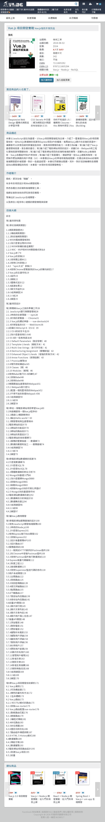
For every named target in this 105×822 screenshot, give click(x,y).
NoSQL (74, 69)
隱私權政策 (68, 811)
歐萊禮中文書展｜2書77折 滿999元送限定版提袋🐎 (17, 10)
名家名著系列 (67, 10)
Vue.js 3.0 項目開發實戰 (17, 797)
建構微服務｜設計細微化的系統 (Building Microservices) (85, 124)
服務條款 (79, 811)
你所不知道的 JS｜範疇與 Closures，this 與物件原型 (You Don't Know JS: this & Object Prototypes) (63, 127)
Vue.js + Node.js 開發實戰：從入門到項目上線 (41, 799)
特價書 (94, 18)
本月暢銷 (73, 18)
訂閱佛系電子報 (96, 10)
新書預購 (31, 18)
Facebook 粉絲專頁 (31, 811)
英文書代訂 (85, 10)
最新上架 (10, 18)
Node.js (65, 69)
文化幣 (77, 10)
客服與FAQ (47, 811)
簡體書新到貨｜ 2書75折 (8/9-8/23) (47, 10)
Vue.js (56, 69)
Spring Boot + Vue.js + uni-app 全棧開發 (85, 799)
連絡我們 (57, 811)
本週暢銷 (52, 18)
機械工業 (57, 39)
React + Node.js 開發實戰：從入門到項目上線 (63, 799)
